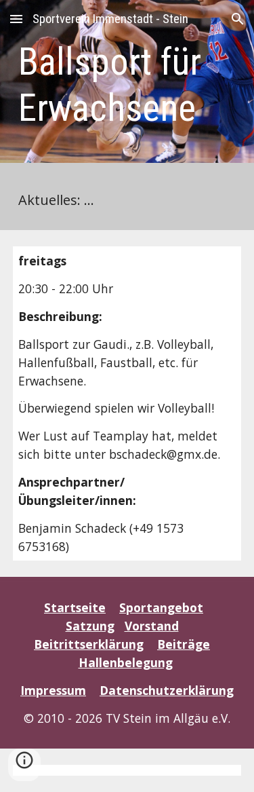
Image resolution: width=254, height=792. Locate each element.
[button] (16, 18)
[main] (127, 85)
